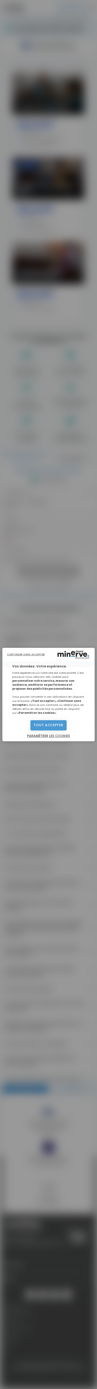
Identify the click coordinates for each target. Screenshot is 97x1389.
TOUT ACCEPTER (48, 725)
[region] (48, 694)
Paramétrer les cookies (48, 735)
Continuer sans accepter (26, 654)
